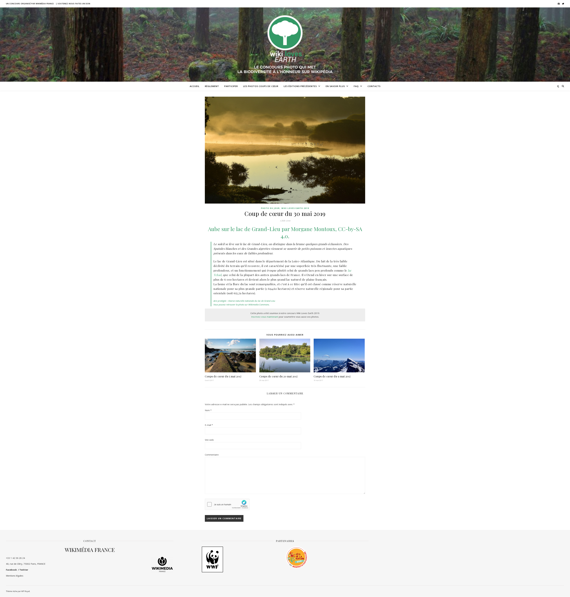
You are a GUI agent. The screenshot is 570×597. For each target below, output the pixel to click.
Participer (231, 86)
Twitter (23, 569)
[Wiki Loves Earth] (285, 44)
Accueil (195, 86)
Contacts (374, 86)
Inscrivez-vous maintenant (264, 316)
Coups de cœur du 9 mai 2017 (332, 376)
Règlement (212, 86)
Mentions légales (14, 575)
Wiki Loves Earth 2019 (295, 208)
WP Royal (25, 591)
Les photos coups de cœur (260, 86)
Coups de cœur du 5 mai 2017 (223, 376)
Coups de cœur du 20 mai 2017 (278, 376)
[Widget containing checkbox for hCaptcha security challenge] (227, 504)
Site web (209, 439)
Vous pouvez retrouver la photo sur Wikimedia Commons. (241, 304)
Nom (208, 410)
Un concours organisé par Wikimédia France (30, 3)
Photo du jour (270, 208)
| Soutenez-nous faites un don (73, 3)
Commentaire (212, 454)
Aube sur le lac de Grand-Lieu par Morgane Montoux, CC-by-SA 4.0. (285, 232)
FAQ (356, 86)
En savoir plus (335, 86)
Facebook (11, 569)
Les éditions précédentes (300, 86)
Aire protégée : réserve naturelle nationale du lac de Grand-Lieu (244, 300)
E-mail (209, 424)
